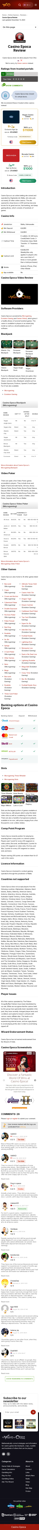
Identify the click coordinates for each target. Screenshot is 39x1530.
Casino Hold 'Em (28, 593)
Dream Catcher (27, 605)
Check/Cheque (14, 721)
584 (32, 156)
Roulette (7, 633)
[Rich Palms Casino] (31, 1424)
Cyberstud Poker (10, 602)
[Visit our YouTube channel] (3, 1454)
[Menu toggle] (35, 5)
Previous (4, 1080)
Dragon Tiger (26, 599)
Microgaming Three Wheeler (15, 776)
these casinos (22, 63)
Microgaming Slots (11, 779)
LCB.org (23, 1127)
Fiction (28, 1491)
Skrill (10, 744)
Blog (27, 1485)
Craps (6, 590)
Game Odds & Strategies (11, 1466)
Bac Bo (24, 679)
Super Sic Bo (26, 623)
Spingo (6, 646)
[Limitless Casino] (8, 1424)
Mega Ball (25, 667)
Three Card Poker (11, 694)
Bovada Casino (28, 154)
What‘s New (30, 1476)
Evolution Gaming (7, 318)
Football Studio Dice (29, 685)
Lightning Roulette (28, 660)
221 (32, 119)
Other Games (9, 658)
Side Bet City (26, 630)
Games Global (22, 318)
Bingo (6, 670)
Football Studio (27, 636)
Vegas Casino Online (27, 115)
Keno (6, 664)
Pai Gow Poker (9, 615)
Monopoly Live (27, 648)
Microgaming (26, 316)
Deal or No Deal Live (29, 654)
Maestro (11, 728)
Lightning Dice (27, 642)
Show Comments (13, 85)
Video (28, 1482)
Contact (29, 1469)
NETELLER (12, 751)
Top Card (25, 617)
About (28, 1466)
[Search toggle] (19, 5)
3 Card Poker (9, 652)
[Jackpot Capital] (19, 1424)
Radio (28, 1479)
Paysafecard (13, 759)
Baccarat (7, 584)
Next (35, 1080)
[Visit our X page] (8, 1454)
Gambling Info (7, 1472)
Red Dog (7, 627)
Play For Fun (6, 1476)
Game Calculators (8, 1469)
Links (27, 1472)
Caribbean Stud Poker (30, 611)
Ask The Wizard (8, 1482)
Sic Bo (6, 639)
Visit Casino (27, 142)
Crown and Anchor (11, 596)
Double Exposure (10, 609)
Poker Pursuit (9, 621)
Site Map (29, 1488)
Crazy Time (26, 673)
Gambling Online (8, 1479)
